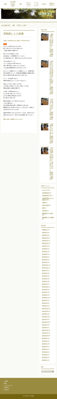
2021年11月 (45, 311)
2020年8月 (45, 341)
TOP (5, 25)
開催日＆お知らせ (52, 4)
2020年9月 (45, 338)
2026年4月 (45, 229)
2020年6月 (45, 346)
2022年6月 (45, 295)
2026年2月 (45, 235)
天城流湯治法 (45, 192)
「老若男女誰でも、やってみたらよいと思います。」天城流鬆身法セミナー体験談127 (51, 133)
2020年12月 (45, 330)
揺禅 (5, 44)
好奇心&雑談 (45, 205)
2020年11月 (45, 333)
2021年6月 (45, 322)
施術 (21, 4)
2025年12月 (45, 238)
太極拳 (44, 202)
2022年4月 (45, 300)
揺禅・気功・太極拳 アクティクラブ (13, 119)
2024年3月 (45, 278)
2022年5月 (45, 297)
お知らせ (6, 389)
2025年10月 (45, 243)
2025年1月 (45, 262)
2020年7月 (45, 343)
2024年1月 (45, 281)
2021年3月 (45, 327)
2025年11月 (45, 240)
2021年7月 (45, 319)
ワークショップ (8, 385)
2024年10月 (45, 267)
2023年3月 (45, 284)
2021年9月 (45, 314)
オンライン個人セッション (28, 4)
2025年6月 (45, 248)
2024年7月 (45, 270)
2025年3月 (45, 257)
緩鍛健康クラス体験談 (48, 217)
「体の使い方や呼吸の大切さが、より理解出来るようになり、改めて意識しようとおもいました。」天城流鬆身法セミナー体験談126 (51, 163)
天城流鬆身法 (45, 195)
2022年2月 (45, 305)
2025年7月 (45, 246)
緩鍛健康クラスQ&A (47, 213)
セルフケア (45, 190)
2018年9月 (45, 354)
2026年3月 (45, 232)
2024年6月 (45, 273)
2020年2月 (45, 349)
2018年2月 (45, 357)
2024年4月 (45, 276)
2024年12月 (45, 265)
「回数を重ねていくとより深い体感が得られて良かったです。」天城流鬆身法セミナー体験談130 (51, 45)
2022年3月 (45, 303)
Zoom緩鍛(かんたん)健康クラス (13, 4)
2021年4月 (45, 324)
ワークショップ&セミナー (36, 4)
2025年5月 (45, 251)
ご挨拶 (5, 4)
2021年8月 (45, 316)
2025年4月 (45, 254)
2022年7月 (45, 292)
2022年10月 (45, 286)
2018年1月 (45, 360)
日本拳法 (44, 210)
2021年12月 (45, 308)
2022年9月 (45, 289)
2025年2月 (45, 259)
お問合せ (44, 4)
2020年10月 (45, 335)
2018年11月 (45, 352)
